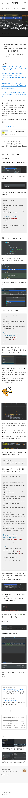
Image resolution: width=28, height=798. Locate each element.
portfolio (16, 8)
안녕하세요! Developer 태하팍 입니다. (9, 771)
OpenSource (6, 717)
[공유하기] (7, 711)
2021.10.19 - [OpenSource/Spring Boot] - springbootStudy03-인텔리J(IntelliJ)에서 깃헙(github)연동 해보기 (13, 86)
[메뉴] (25, 3)
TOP (25, 793)
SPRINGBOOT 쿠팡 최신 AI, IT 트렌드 (14, 690)
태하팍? (8, 8)
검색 (22, 3)
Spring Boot (12, 717)
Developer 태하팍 (10, 3)
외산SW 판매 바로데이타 (10, 700)
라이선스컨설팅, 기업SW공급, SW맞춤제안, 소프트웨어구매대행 (14, 703)
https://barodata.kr (7, 698)
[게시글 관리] (9, 711)
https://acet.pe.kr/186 (7, 126)
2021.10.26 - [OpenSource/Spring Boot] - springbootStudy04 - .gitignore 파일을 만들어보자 (13, 94)
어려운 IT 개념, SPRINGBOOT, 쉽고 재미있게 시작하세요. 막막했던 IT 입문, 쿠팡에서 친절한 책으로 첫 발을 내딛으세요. (14, 692)
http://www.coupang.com (9, 687)
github (23, 8)
